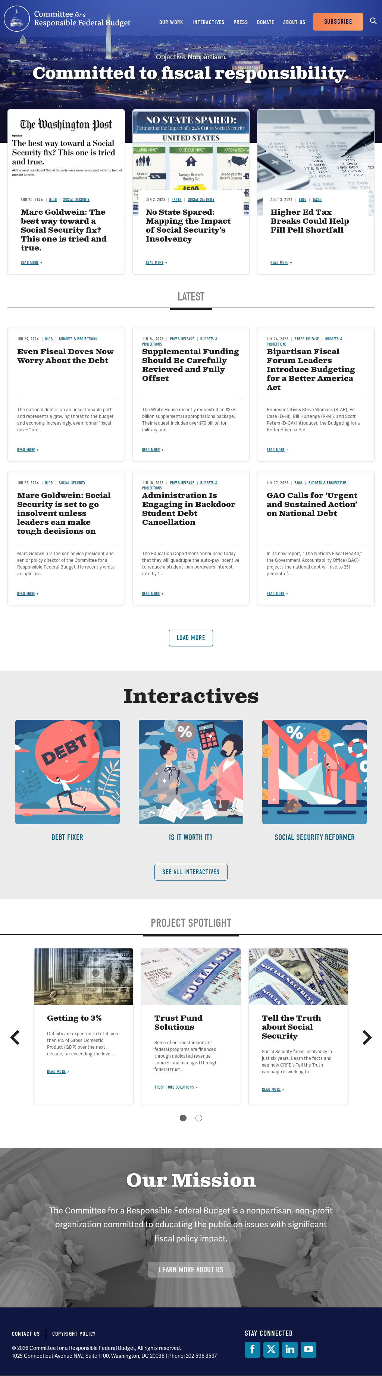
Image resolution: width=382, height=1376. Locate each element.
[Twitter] (271, 1350)
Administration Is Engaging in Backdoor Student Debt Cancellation (188, 509)
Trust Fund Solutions (178, 1023)
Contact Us (26, 1334)
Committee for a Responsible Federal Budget (67, 19)
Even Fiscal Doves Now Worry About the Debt (65, 356)
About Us (294, 22)
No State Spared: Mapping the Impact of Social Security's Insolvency (188, 226)
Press (241, 22)
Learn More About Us (191, 1270)
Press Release (182, 339)
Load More (191, 638)
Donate (265, 22)
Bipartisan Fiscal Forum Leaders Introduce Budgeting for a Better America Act (311, 370)
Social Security (76, 199)
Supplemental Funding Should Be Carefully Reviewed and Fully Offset (190, 365)
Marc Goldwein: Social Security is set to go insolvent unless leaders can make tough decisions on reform (64, 518)
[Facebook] (252, 1350)
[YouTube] (308, 1350)
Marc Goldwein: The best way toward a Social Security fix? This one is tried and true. (64, 231)
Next (367, 1037)
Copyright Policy (74, 1334)
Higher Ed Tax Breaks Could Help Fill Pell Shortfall (309, 222)
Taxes (317, 199)
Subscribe (338, 22)
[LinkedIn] (290, 1350)
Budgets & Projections (78, 339)
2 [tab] (198, 1118)
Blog (53, 199)
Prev (15, 1037)
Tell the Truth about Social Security (291, 1028)
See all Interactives (191, 872)
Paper (177, 199)
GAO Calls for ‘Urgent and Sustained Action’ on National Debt (312, 505)
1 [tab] (183, 1118)
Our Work (171, 22)
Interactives (208, 22)
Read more (30, 262)
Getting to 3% (74, 1019)
